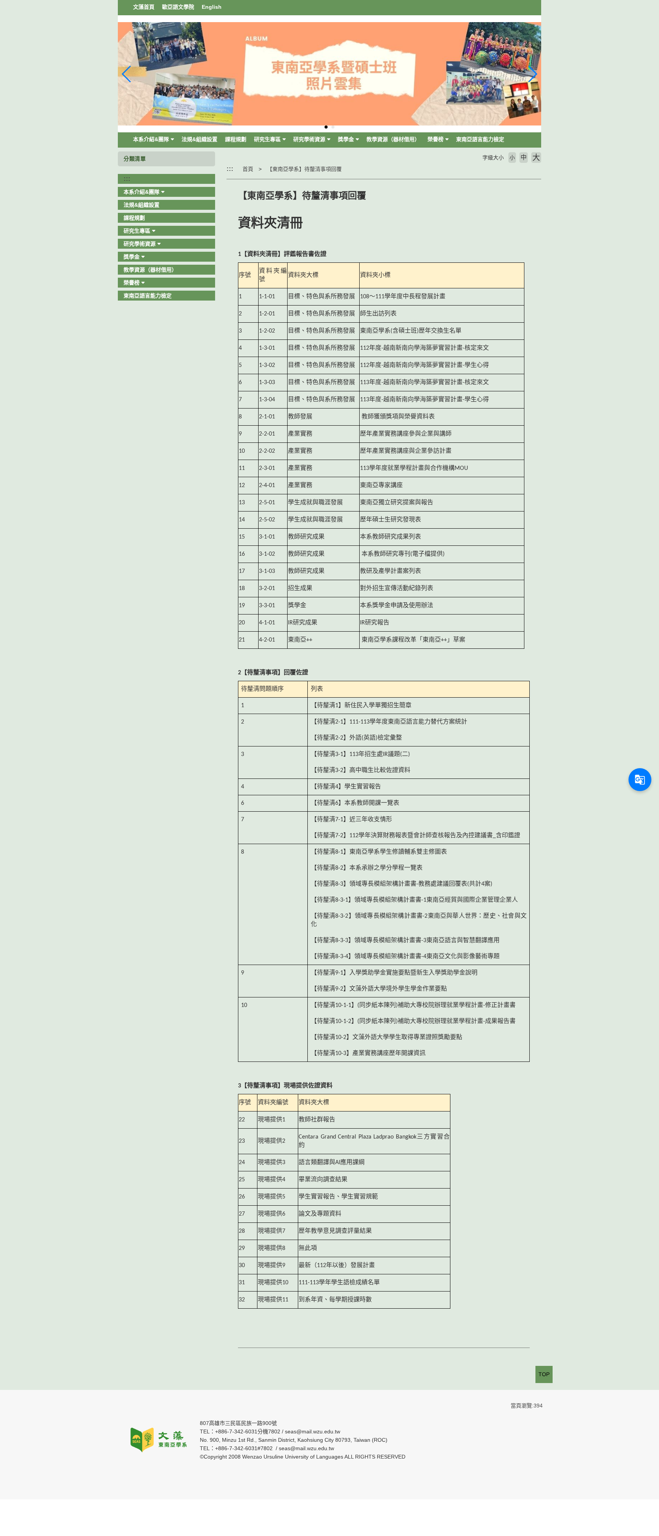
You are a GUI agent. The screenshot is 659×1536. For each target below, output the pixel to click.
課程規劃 (235, 139)
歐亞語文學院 (178, 7)
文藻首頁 (143, 7)
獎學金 (346, 139)
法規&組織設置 (199, 139)
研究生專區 (267, 139)
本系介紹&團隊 (151, 139)
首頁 (248, 169)
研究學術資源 (309, 139)
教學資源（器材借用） (393, 139)
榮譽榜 (436, 139)
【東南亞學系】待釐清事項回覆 (304, 169)
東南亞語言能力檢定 (480, 139)
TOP (544, 1374)
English (212, 7)
